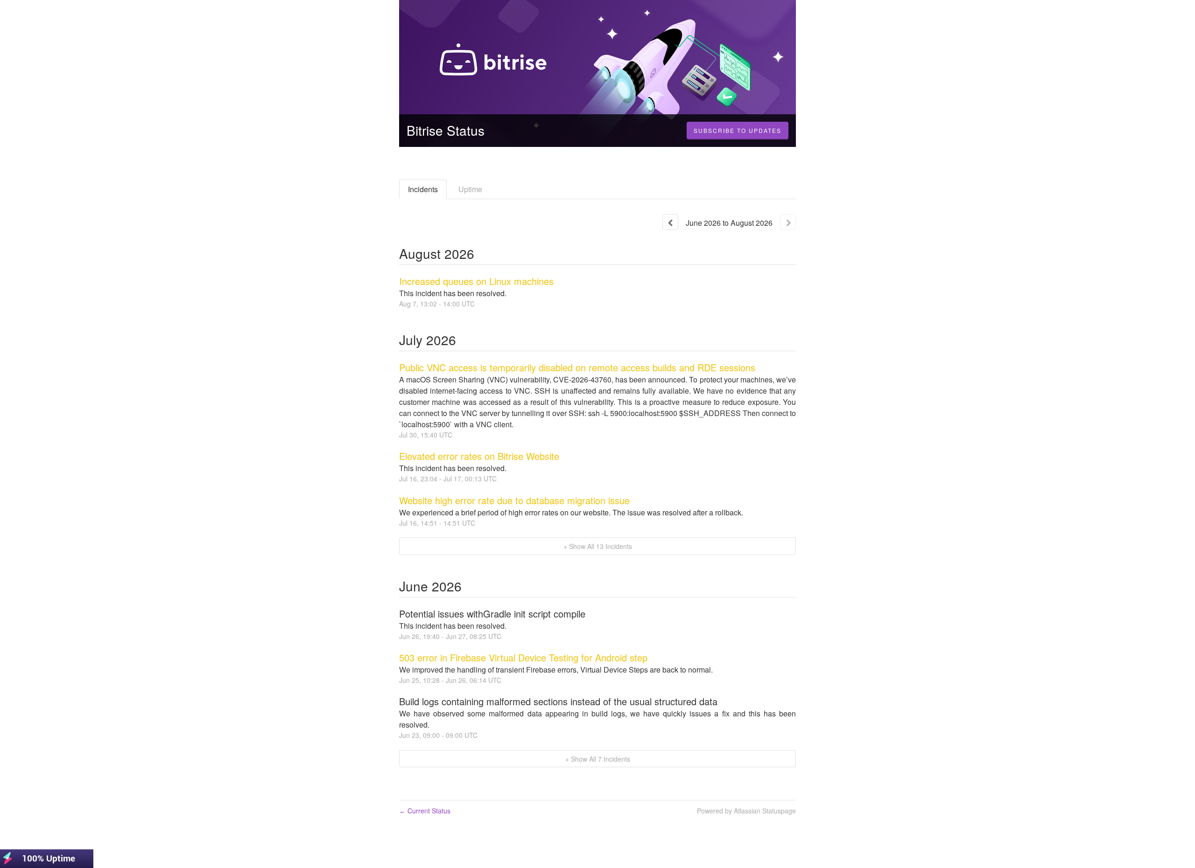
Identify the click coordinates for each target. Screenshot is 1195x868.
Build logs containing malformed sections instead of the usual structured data (558, 701)
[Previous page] (670, 222)
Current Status (424, 810)
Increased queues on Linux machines (476, 281)
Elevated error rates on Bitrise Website (479, 456)
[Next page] (788, 222)
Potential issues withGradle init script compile (492, 613)
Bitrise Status (446, 130)
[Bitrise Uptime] (46, 857)
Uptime (470, 189)
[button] (737, 130)
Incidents (423, 189)
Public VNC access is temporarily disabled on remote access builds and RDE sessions (577, 367)
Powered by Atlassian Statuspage (746, 810)
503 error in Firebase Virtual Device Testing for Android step (523, 657)
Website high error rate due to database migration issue (514, 500)
